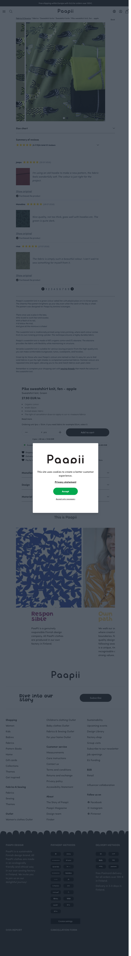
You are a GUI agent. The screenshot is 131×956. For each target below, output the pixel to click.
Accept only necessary (65, 499)
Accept (65, 491)
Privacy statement (65, 482)
